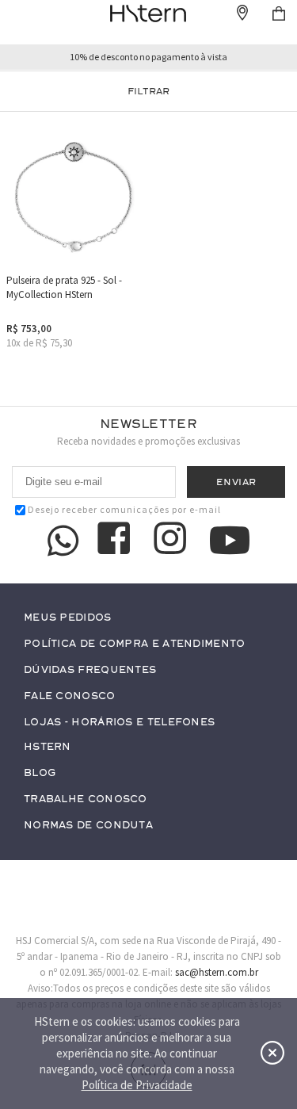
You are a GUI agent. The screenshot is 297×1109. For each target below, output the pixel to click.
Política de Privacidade (137, 1084)
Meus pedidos (68, 618)
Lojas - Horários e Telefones (119, 722)
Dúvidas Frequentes (90, 670)
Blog (39, 773)
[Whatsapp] (63, 540)
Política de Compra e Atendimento (135, 644)
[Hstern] (148, 13)
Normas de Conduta (88, 825)
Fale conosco (70, 696)
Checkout (278, 13)
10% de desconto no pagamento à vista (148, 57)
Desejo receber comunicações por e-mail (124, 509)
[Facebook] (116, 541)
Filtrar (148, 91)
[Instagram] (172, 541)
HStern (47, 747)
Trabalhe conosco (85, 799)
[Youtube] (229, 540)
